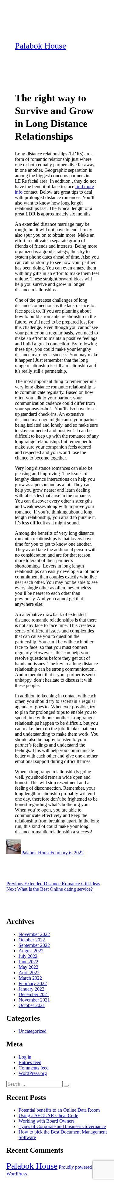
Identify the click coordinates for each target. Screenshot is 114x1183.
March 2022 (30, 978)
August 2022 (31, 950)
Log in (25, 1056)
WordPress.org (33, 1073)
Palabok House (40, 45)
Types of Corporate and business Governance (62, 1126)
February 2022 (33, 983)
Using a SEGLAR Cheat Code (48, 1115)
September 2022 (34, 945)
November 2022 (34, 934)
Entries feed (30, 1062)
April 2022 (29, 972)
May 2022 (28, 967)
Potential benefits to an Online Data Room (59, 1110)
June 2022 (28, 961)
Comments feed (34, 1067)
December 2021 (34, 994)
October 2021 (32, 1005)
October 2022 (32, 939)
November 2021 (34, 999)
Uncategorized (33, 1031)
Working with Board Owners (46, 1121)
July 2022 (28, 956)
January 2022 (31, 988)
